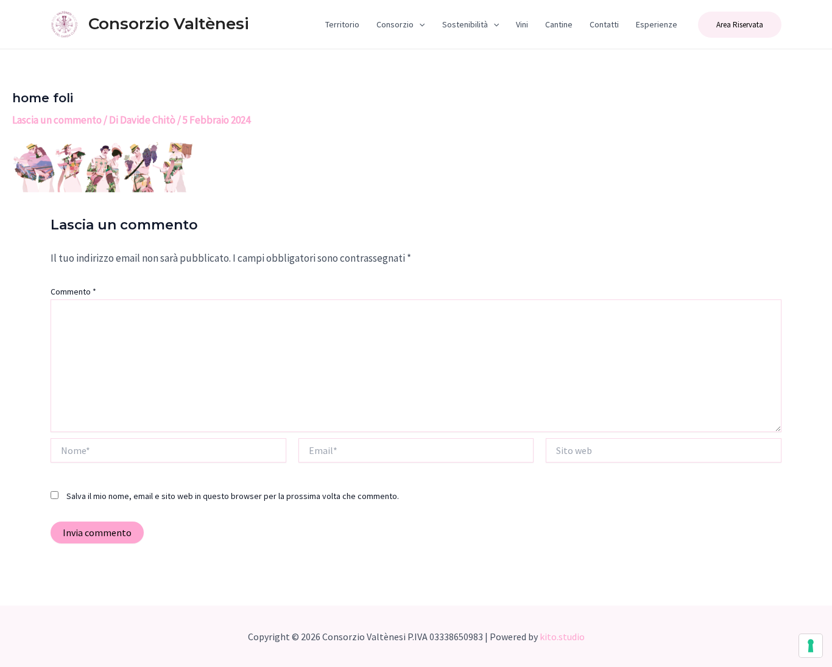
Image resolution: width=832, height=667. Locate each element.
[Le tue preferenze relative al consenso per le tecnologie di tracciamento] (810, 645)
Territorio (342, 24)
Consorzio (395, 24)
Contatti (604, 24)
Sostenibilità (465, 24)
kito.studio (562, 636)
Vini (522, 24)
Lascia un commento (57, 120)
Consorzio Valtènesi (168, 23)
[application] (419, 24)
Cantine (559, 24)
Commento (73, 291)
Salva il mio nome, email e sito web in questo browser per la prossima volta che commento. (232, 496)
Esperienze (656, 24)
